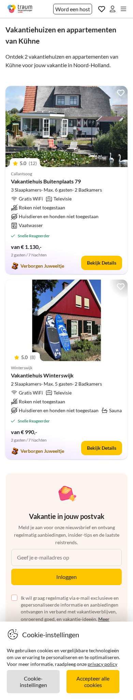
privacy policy (102, 664)
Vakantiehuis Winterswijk (42, 375)
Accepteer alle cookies (92, 681)
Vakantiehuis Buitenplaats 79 (46, 181)
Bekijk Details (101, 263)
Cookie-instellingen (33, 681)
